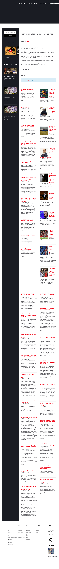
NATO (10, 534)
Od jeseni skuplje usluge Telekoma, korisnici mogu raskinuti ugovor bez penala (47, 422)
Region (10, 539)
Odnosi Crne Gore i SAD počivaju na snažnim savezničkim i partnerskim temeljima (28, 446)
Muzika (28, 534)
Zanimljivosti (29, 539)
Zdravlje (28, 530)
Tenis (20, 535)
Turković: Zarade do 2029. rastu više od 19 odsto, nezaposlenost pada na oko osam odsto (47, 337)
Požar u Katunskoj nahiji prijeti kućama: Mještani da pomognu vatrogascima (27, 127)
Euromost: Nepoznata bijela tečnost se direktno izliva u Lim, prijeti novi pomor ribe (28, 143)
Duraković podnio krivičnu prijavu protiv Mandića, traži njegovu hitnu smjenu (28, 376)
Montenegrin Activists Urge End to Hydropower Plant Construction (9, 116)
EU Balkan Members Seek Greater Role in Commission (9, 78)
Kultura (38, 528)
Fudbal (20, 528)
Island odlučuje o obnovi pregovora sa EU (52, 249)
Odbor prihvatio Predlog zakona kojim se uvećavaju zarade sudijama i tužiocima (48, 481)
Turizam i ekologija (13, 537)
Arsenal (10, 535)
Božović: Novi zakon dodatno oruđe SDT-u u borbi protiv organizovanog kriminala (28, 336)
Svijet (10, 540)
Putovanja (29, 532)
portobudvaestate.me (52, 556)
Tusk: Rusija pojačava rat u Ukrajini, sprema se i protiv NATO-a (52, 214)
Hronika (10, 542)
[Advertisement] (29, 15)
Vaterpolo (21, 532)
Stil (27, 537)
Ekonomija (11, 530)
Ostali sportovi (22, 537)
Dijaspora (11, 544)
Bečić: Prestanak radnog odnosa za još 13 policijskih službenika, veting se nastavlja (28, 200)
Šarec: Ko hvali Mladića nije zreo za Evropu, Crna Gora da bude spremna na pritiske (29, 357)
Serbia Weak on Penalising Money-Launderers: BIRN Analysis (9, 97)
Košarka (20, 530)
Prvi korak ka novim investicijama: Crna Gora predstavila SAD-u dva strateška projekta (47, 467)
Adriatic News (51, 532)
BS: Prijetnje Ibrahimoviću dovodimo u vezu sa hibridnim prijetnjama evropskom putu (29, 179)
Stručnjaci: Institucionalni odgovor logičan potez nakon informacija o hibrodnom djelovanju (28, 488)
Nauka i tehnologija (31, 528)
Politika (10, 528)
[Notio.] (9, 4)
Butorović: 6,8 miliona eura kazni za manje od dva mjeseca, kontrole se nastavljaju (47, 384)
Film (28, 535)
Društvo (10, 532)
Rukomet (20, 534)
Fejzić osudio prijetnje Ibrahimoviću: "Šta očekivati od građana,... (52, 110)
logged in (29, 80)
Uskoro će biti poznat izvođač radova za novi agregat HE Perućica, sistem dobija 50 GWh (48, 362)
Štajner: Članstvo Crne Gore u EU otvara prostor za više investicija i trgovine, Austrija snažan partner (47, 294)
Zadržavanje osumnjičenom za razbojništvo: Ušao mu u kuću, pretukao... (52, 178)
